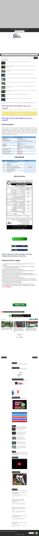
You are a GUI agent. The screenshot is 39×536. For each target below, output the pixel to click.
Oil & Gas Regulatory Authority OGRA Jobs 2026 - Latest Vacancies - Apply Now (20, 82)
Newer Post (4, 357)
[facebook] (11, 29)
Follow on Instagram (16, 419)
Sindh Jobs (16, 102)
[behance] (23, 29)
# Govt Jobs (6, 311)
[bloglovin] (17, 29)
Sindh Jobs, (24, 110)
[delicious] (27, 29)
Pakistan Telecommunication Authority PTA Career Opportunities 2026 (19, 98)
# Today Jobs (22, 311)
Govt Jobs (6, 102)
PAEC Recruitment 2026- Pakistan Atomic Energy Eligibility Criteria (18, 61)
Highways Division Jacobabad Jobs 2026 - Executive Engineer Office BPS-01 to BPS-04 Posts (31, 329)
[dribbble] (19, 29)
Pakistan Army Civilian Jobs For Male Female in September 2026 (18, 94)
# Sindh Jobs (17, 311)
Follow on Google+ (16, 417)
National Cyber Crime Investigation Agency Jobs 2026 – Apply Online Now (19, 74)
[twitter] (13, 29)
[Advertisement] (19, 7)
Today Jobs (20, 102)
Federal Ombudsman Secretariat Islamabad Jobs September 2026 (7, 329)
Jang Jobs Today (11, 102)
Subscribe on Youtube (16, 421)
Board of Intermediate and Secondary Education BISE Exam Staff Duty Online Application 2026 (19, 330)
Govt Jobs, (15, 110)
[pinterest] (15, 29)
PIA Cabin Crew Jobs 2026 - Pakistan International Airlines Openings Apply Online (21, 78)
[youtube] (21, 29)
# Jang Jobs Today (11, 311)
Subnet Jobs (9, 531)
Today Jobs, (28, 110)
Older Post (35, 357)
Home (3, 102)
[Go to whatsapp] (36, 533)
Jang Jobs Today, (19, 110)
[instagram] (25, 29)
